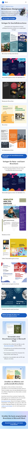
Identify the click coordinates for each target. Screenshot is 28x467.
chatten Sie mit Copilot (6, 406)
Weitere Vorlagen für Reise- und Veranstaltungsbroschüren (10, 315)
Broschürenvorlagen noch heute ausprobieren (14, 423)
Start (2, 6)
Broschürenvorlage (5, 401)
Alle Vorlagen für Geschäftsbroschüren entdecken (12, 156)
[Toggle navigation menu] (26, 2)
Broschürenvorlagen (9, 345)
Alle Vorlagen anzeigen (9, 18)
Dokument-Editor (9, 6)
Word (6, 2)
